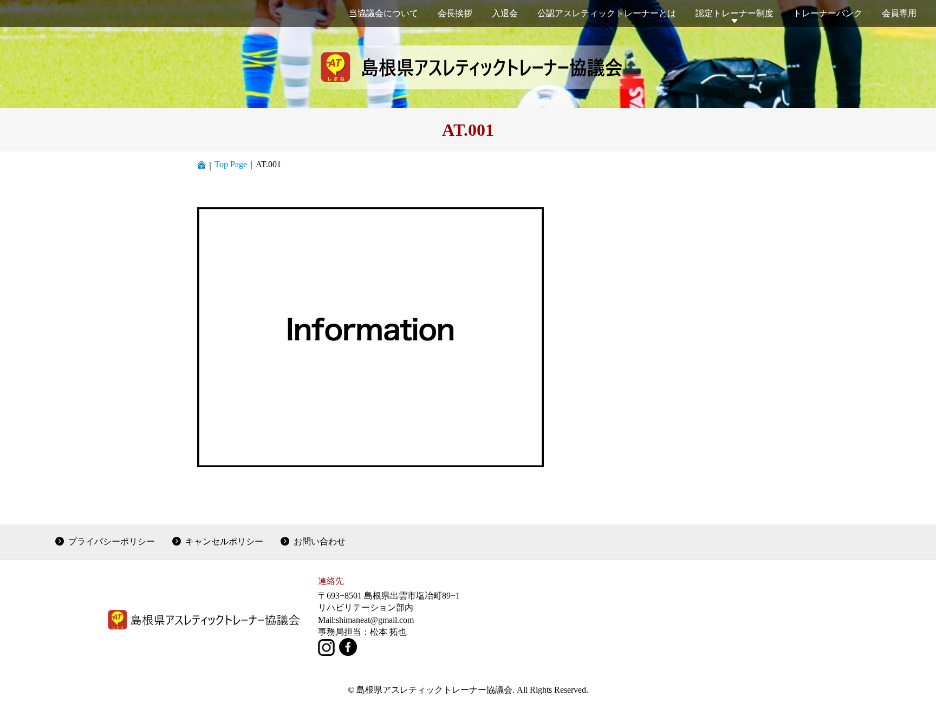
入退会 (505, 13)
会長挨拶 (455, 13)
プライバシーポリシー (111, 541)
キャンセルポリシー (224, 541)
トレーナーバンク (827, 13)
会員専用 (899, 13)
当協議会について (383, 13)
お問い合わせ (320, 541)
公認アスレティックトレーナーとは (606, 13)
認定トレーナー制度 (735, 13)
